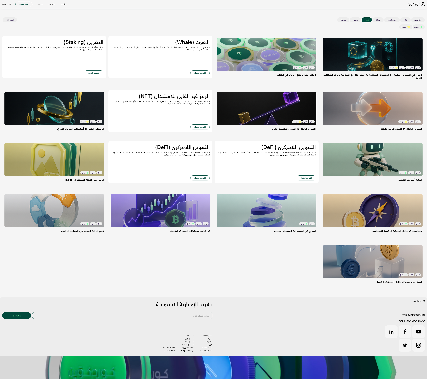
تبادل (367, 20)
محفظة (343, 20)
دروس (355, 20)
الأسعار (63, 4)
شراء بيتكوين (189, 338)
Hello (10, 4)
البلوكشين (417, 20)
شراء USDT (190, 335)
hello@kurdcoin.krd (413, 314)
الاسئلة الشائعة (207, 347)
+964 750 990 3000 (412, 320)
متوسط (403, 27)
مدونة (40, 4)
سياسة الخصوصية (187, 350)
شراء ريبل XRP (189, 341)
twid (163, 347)
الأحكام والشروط (206, 350)
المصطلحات (391, 20)
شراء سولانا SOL (188, 344)
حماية (378, 20)
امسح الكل (10, 20)
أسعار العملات (207, 335)
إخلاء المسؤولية (188, 347)
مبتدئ (416, 27)
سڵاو (4, 4)
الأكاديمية (51, 4)
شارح (405, 20)
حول (210, 344)
